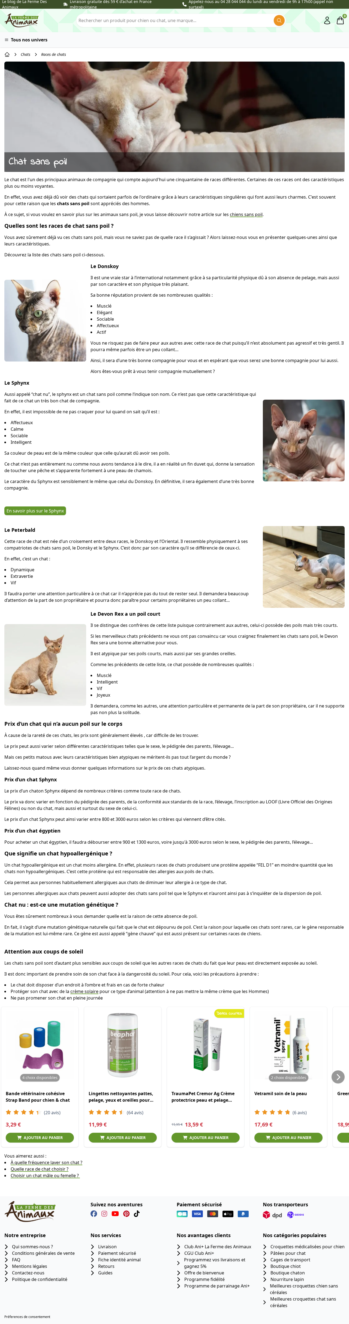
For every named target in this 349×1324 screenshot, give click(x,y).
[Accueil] (7, 54)
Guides (105, 1273)
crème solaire (84, 991)
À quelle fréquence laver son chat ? (46, 1162)
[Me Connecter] (327, 20)
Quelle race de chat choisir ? (39, 1169)
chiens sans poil (246, 214)
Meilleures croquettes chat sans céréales (303, 1302)
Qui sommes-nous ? (32, 1247)
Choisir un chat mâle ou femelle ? (45, 1176)
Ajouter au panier (43, 1137)
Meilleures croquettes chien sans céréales (304, 1289)
